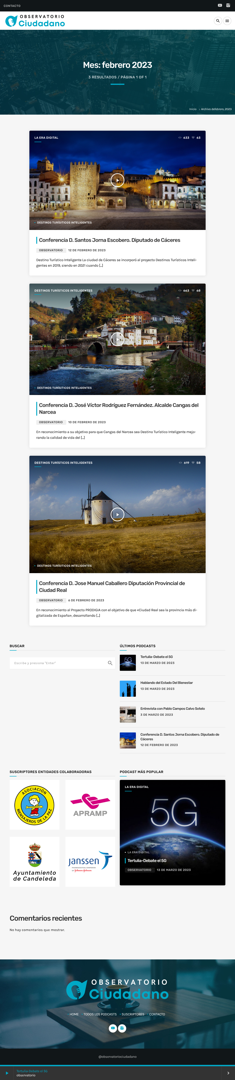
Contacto (12, 6)
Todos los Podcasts (100, 1014)
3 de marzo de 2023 (156, 715)
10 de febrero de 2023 (87, 422)
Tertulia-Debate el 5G (32, 1071)
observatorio (51, 250)
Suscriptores (133, 1014)
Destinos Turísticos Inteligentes (63, 291)
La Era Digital (46, 138)
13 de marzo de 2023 (157, 663)
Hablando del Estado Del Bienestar (166, 683)
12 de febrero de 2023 (87, 250)
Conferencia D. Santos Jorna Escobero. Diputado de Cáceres (109, 240)
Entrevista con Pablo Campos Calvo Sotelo (172, 709)
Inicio (192, 109)
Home (74, 1014)
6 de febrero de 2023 (86, 600)
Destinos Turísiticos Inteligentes (64, 222)
